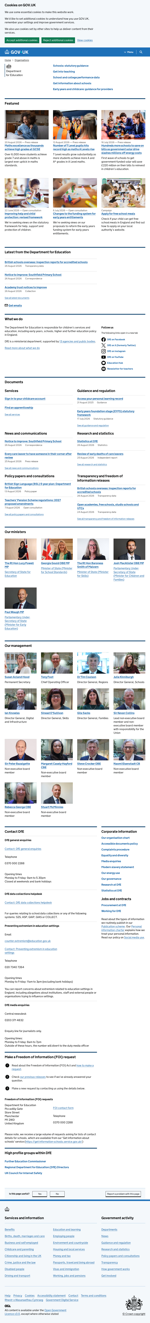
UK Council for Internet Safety (23, 1173)
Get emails (15, 305)
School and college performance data (76, 77)
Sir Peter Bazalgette (17, 763)
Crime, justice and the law (20, 1262)
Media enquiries (111, 861)
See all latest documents (17, 297)
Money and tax (62, 1256)
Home (8, 60)
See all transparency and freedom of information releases (105, 518)
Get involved (108, 1275)
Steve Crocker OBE (89, 763)
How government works (115, 1269)
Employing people (63, 1236)
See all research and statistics (92, 464)
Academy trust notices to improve (26, 287)
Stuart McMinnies (52, 807)
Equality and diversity (114, 855)
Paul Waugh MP (14, 612)
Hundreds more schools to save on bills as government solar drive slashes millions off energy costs (122, 149)
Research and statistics (115, 1249)
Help (8, 1295)
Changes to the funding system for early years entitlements (74, 215)
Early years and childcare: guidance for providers (83, 89)
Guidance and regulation (116, 1242)
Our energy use (110, 873)
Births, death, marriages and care (25, 1236)
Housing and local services (69, 1249)
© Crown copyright (133, 1314)
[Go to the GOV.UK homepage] (16, 52)
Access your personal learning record (100, 398)
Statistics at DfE (87, 441)
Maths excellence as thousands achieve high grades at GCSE (24, 147)
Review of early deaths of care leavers (100, 454)
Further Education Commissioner (25, 1161)
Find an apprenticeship (19, 407)
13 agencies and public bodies (77, 341)
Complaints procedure (115, 849)
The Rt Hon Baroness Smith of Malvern (90, 564)
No (60, 1193)
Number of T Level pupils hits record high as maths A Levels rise (73, 147)
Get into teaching (64, 71)
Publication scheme (113, 926)
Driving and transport (17, 1275)
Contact (73, 1295)
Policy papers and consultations (120, 1256)
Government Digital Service (62, 1300)
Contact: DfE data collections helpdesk (28, 902)
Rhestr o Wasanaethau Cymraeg (24, 1300)
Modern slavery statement (117, 867)
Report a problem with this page (123, 1193)
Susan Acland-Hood (17, 677)
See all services (12, 414)
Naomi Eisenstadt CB (127, 763)
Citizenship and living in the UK (23, 1256)
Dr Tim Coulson (86, 677)
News (104, 1236)
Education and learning (67, 1229)
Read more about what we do (22, 348)
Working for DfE (111, 911)
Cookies (30, 1295)
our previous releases (33, 1077)
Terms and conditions (93, 1295)
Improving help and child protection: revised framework (23, 215)
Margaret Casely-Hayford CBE (56, 765)
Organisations (22, 60)
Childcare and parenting (19, 1249)
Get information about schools (72, 83)
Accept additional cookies (22, 40)
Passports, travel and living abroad (73, 1262)
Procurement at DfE (113, 905)
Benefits (10, 1229)
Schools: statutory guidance (70, 65)
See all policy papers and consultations (24, 514)
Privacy (17, 1295)
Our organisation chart (115, 837)
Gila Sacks (83, 713)
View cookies (85, 40)
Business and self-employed (21, 1242)
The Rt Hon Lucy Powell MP (19, 564)
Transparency (109, 1262)
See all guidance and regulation (93, 425)
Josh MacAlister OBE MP (129, 563)
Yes (42, 1193)
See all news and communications (22, 468)
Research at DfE (111, 884)
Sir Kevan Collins (124, 713)
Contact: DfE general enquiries (23, 848)
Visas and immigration (66, 1269)
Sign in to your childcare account (25, 398)
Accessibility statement (51, 1295)
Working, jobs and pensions (69, 1275)
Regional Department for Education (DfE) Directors (37, 1167)
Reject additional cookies (58, 40)
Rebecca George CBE (18, 807)
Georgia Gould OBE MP (55, 563)
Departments (109, 1229)
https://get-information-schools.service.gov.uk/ (53, 1141)
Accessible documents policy (119, 843)
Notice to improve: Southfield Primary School (33, 274)
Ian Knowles (12, 713)
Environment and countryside (70, 1242)
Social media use (134, 937)
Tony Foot (47, 677)
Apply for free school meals (118, 213)
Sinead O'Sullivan (52, 713)
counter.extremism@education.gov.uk (28, 941)
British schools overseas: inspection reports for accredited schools (46, 262)
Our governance (111, 878)
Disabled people (14, 1269)
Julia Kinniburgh (124, 677)
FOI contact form (63, 1108)
